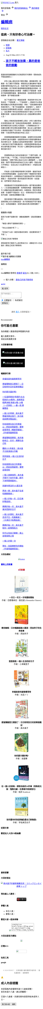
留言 (25, 273)
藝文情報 (20, 40)
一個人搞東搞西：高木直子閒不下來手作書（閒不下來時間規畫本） (12, 478)
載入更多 (5, 288)
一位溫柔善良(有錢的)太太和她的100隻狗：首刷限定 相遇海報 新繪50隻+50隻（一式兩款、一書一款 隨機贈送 (13, 402)
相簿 (8, 45)
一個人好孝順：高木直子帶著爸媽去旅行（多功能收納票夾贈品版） (12, 416)
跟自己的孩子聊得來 (24, 280)
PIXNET (11, 970)
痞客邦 (19, 273)
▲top (3, 284)
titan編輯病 (5, 259)
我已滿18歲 (6, 1004)
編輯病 (6, 22)
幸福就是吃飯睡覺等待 (12, 379)
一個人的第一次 (9, 541)
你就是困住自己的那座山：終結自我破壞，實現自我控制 (12, 467)
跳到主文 (5, 28)
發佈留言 (5, 303)
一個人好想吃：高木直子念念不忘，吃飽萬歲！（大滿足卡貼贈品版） (12, 517)
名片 (8, 51)
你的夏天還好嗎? (9, 392)
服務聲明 (26, 973)
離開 (13, 1004)
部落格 (8, 48)
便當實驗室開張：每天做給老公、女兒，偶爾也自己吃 (12, 440)
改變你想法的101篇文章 (12, 486)
